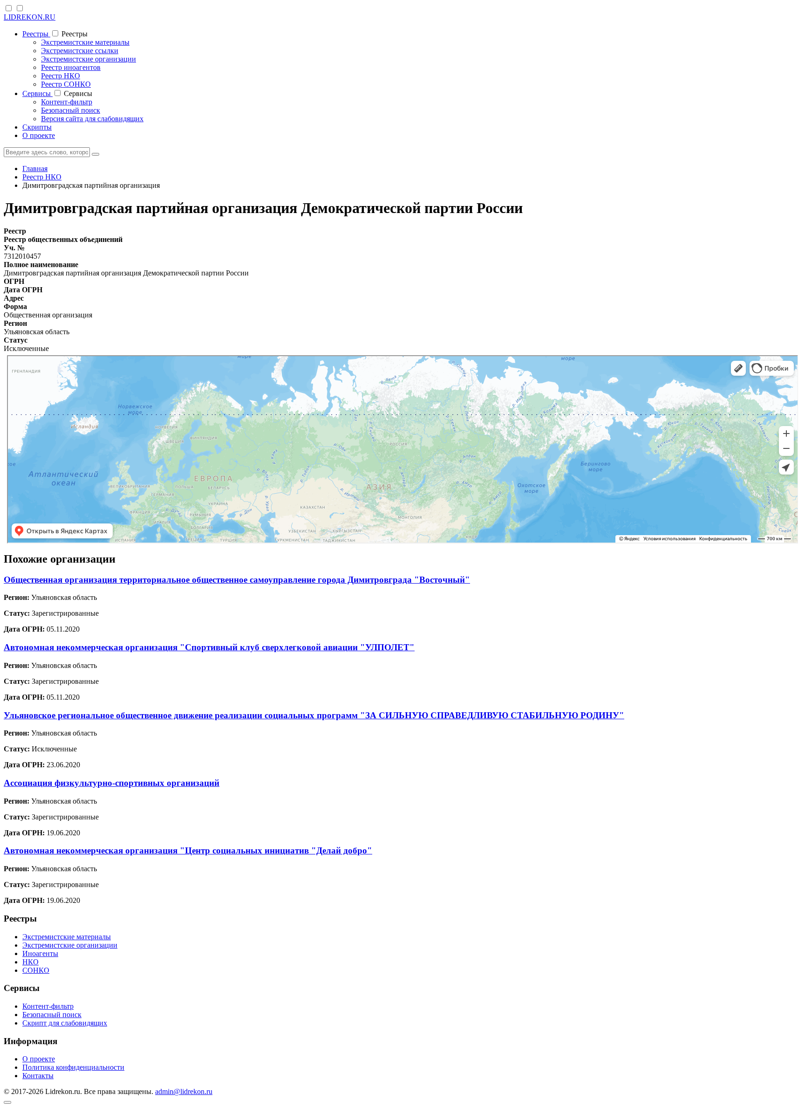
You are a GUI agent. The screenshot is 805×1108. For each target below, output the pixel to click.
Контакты (38, 1076)
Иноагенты (40, 953)
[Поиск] (95, 154)
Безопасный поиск (70, 110)
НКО (30, 962)
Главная (35, 168)
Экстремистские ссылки (79, 51)
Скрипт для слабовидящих (64, 1023)
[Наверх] (7, 1102)
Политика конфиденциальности (73, 1067)
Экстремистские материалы (85, 42)
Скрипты (37, 127)
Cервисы (37, 93)
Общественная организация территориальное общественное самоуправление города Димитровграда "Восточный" (237, 580)
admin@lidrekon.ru (183, 1091)
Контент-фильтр (66, 102)
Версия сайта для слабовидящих (92, 119)
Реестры (36, 34)
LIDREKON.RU (29, 17)
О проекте (38, 135)
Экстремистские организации (88, 59)
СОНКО (35, 970)
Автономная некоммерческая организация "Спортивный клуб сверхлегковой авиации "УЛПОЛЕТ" (209, 647)
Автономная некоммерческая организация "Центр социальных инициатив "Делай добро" (188, 850)
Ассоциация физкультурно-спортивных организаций (111, 783)
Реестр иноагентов (71, 67)
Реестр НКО (60, 76)
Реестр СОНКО (66, 84)
